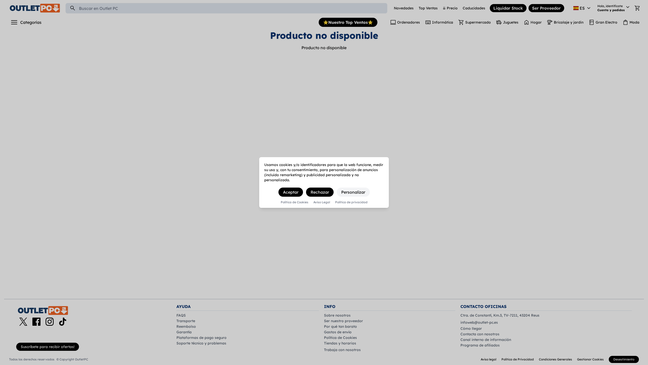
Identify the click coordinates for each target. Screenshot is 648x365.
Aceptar (290, 192)
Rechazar (320, 192)
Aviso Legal (321, 202)
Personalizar (353, 192)
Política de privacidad (351, 202)
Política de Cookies (294, 202)
